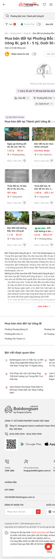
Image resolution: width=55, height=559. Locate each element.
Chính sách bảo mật (40, 532)
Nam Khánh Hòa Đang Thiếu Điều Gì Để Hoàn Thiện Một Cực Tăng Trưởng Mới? (26, 389)
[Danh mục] (4, 4)
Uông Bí (27, 33)
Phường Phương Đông (16, 329)
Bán (6, 33)
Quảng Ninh (15, 33)
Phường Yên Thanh (15, 338)
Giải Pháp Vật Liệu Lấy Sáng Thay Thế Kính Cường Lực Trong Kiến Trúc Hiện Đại (26, 376)
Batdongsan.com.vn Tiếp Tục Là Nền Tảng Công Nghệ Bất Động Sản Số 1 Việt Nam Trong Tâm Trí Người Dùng (26, 362)
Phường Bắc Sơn (14, 334)
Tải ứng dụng (32, 4)
